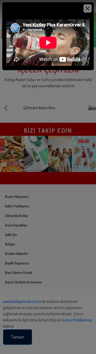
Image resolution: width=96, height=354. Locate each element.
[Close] (87, 8)
